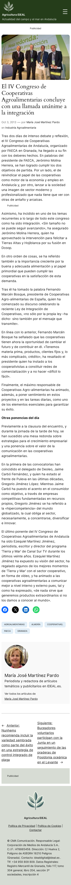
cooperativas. (55, 624)
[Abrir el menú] (65, 11)
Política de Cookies (49, 825)
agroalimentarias (14, 624)
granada (22, 631)
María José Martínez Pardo (43, 122)
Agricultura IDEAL (13, 14)
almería (35, 624)
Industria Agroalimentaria (20, 127)
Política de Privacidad (21, 825)
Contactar (35, 830)
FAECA (7, 631)
